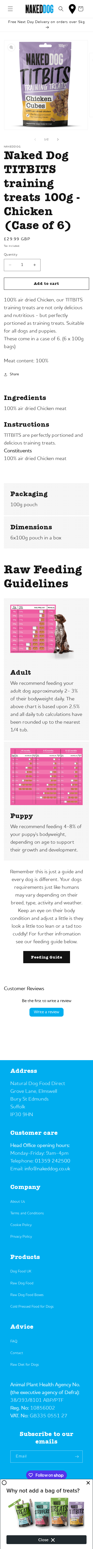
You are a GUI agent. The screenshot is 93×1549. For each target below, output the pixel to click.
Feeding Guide (46, 957)
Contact (16, 1353)
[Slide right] (58, 139)
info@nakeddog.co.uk (47, 1169)
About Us (17, 1201)
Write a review (46, 1012)
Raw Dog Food (21, 1283)
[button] (10, 9)
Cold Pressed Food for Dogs (32, 1306)
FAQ (13, 1341)
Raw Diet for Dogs (24, 1365)
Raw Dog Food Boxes (27, 1295)
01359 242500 (52, 1161)
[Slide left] (35, 139)
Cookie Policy (21, 1225)
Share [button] (14, 374)
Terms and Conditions (27, 1213)
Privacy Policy (21, 1236)
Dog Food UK (20, 1271)
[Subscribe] (76, 1457)
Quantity (10, 254)
